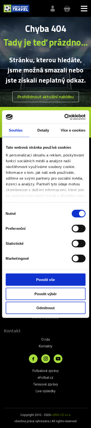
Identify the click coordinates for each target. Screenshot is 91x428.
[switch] (78, 228)
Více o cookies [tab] (73, 130)
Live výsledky (46, 391)
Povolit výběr (45, 294)
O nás (45, 339)
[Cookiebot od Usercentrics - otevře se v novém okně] (64, 117)
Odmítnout (45, 308)
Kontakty (45, 346)
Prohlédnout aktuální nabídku (45, 96)
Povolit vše (45, 280)
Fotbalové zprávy (46, 371)
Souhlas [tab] (16, 130)
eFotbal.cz (45, 377)
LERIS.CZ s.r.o (61, 415)
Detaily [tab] (43, 130)
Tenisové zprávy (45, 384)
